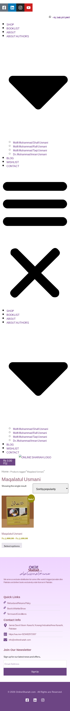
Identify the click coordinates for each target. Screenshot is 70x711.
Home (5, 471)
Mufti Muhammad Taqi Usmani (30, 149)
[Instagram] (20, 7)
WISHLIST (13, 161)
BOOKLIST (13, 28)
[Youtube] (28, 7)
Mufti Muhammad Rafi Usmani (30, 146)
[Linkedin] (12, 7)
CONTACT (13, 165)
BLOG (10, 157)
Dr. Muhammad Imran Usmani (30, 153)
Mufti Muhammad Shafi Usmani (30, 142)
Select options (12, 545)
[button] (35, 237)
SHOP (10, 24)
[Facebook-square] (4, 7)
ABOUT (11, 31)
